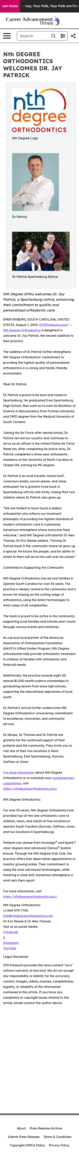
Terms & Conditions (57, 1137)
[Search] (53, 35)
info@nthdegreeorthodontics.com (28, 916)
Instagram (11, 943)
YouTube (9, 948)
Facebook (10, 932)
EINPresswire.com (53, 325)
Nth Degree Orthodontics (21, 330)
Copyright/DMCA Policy (27, 1145)
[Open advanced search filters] (62, 35)
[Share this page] (73, 36)
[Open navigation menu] (7, 36)
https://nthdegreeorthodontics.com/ (30, 789)
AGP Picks (10, 6)
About (21, 1128)
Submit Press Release (24, 1137)
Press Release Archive (46, 1128)
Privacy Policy (59, 1145)
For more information (18, 772)
